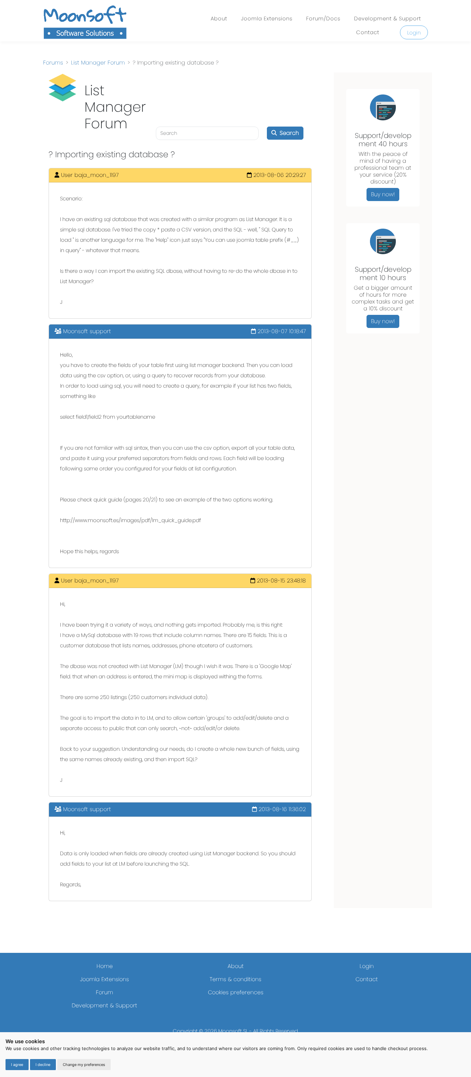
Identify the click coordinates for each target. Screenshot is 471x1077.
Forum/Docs (323, 18)
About (219, 18)
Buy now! (383, 194)
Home (105, 966)
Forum (104, 992)
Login (414, 32)
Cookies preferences (235, 992)
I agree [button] (17, 1064)
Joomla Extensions (266, 18)
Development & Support (387, 18)
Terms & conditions (235, 979)
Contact (367, 32)
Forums (53, 63)
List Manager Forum (98, 63)
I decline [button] (43, 1064)
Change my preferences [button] (84, 1064)
